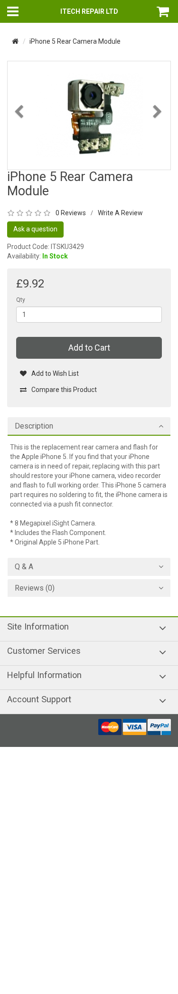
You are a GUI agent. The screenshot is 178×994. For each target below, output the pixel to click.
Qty (20, 299)
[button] (20, 137)
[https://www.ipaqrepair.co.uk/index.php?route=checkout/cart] (164, 11)
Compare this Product (64, 389)
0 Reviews (71, 213)
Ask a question (35, 229)
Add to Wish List (55, 373)
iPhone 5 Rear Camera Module (75, 41)
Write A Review (120, 213)
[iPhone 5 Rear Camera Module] (89, 115)
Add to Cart (89, 348)
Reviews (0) (35, 588)
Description (34, 426)
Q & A (24, 567)
